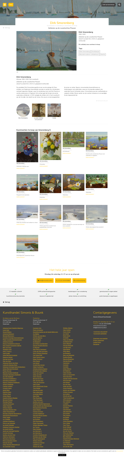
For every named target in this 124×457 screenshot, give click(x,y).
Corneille (65, 367)
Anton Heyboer (67, 388)
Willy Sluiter (37, 417)
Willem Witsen (37, 441)
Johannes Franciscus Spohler (11, 427)
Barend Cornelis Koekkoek (10, 373)
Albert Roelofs (7, 406)
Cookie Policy (97, 342)
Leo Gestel (36, 363)
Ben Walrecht (67, 437)
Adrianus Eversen (8, 342)
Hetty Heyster (37, 377)
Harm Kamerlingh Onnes (40, 386)
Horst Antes (66, 332)
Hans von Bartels (68, 340)
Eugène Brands (67, 357)
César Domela (67, 373)
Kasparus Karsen (7, 357)
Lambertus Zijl (37, 444)
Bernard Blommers (8, 336)
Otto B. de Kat (67, 396)
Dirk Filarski (36, 361)
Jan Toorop (36, 427)
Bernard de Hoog (38, 378)
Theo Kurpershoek (68, 398)
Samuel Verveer (7, 443)
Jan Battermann (67, 342)
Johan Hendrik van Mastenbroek (42, 406)
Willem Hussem (68, 392)
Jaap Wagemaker (68, 435)
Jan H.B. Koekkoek (8, 377)
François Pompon (38, 411)
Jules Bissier (66, 349)
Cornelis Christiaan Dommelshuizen (13, 338)
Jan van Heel (66, 384)
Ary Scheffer (6, 419)
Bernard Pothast (8, 400)
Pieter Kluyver (7, 371)
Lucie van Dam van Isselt (40, 351)
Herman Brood (67, 361)
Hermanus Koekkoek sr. (10, 378)
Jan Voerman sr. (37, 433)
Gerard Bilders (7, 332)
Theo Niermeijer (38, 400)
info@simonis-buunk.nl (99, 327)
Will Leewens (67, 400)
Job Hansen (66, 382)
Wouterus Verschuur (9, 439)
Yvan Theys (66, 425)
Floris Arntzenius (38, 330)
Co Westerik (66, 441)
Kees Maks (36, 396)
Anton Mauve (7, 396)
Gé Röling (66, 419)
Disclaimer (96, 344)
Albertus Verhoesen (9, 437)
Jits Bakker (36, 334)
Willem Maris (7, 394)
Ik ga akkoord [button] (62, 455)
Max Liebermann (38, 392)
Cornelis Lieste (7, 388)
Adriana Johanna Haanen (40, 369)
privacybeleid (119, 451)
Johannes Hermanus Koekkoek (12, 375)
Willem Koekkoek (8, 384)
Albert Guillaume (38, 367)
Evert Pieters (37, 410)
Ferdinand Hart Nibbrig (40, 371)
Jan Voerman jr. (37, 431)
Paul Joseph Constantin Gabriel (12, 345)
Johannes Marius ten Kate (10, 363)
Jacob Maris (6, 390)
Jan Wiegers (66, 442)
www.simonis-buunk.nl (99, 326)
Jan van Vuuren (67, 431)
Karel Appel (66, 336)
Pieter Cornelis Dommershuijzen (12, 340)
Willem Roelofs (7, 408)
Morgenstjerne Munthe (40, 408)
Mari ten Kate (7, 361)
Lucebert (65, 404)
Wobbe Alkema (67, 328)
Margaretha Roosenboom (10, 415)
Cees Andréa (67, 330)
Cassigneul (66, 363)
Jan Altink (66, 334)
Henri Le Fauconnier (69, 375)
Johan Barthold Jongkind (10, 355)
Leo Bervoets (67, 347)
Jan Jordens (66, 394)
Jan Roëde (66, 417)
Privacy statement (98, 340)
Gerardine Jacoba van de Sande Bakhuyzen (45, 332)
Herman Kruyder (38, 390)
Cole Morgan (67, 409)
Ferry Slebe (66, 423)
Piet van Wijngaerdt (39, 439)
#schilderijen (95, 51)
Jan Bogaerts (37, 342)
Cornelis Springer (8, 433)
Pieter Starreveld (38, 423)
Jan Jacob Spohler (8, 429)
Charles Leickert (7, 386)
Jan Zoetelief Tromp (9, 446)
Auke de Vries (67, 429)
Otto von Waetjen (68, 433)
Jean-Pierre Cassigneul (39, 349)
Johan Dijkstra (67, 369)
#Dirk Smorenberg (84, 51)
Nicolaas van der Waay (39, 437)
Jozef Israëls (6, 353)
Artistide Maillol (38, 394)
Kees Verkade (37, 429)
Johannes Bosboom (8, 334)
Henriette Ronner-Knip (9, 410)
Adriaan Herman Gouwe (70, 378)
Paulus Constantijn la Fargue (11, 344)
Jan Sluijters (36, 419)
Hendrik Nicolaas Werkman (71, 439)
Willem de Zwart (38, 446)
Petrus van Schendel (9, 423)
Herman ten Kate (8, 359)
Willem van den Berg (39, 336)
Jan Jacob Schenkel (8, 425)
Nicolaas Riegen (7, 402)
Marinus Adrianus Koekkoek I (11, 382)
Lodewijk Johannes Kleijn (10, 365)
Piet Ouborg (66, 415)
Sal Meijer (66, 408)
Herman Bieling (37, 338)
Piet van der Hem (38, 380)
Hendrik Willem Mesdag (10, 398)
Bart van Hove (7, 347)
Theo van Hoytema (38, 382)
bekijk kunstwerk (20, 168)
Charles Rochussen (8, 404)
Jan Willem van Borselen (40, 344)
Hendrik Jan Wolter (38, 443)
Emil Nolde (66, 413)
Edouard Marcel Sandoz (40, 415)
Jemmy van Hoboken (69, 390)
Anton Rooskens (68, 421)
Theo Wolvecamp (68, 444)
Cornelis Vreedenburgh (40, 435)
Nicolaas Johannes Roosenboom (12, 413)
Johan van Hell (37, 375)
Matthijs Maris (7, 392)
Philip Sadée (6, 417)
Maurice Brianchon (68, 359)
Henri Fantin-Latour (39, 357)
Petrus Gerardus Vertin (10, 441)
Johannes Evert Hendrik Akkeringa (13, 328)
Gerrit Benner (67, 343)
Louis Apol (6, 330)
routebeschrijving (79, 280)
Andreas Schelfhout (9, 421)
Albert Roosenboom (9, 411)
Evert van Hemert (38, 373)
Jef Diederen (66, 371)
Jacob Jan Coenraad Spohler (11, 431)
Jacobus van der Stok (9, 435)
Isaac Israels (36, 384)
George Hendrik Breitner (40, 345)
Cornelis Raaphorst (38, 413)
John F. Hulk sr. (7, 351)
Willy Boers (66, 351)
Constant (65, 365)
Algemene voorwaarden (100, 338)
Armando (66, 338)
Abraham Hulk (7, 349)
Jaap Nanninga (67, 411)
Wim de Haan (67, 380)
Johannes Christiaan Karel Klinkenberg (14, 367)
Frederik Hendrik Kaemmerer (41, 404)
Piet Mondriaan (37, 398)
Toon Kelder (36, 388)
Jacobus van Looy (38, 402)
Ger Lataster (67, 402)
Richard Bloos (37, 340)
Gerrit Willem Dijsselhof (40, 353)
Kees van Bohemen (68, 355)
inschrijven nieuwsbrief (100, 332)
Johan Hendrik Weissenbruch (11, 444)
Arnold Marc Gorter (39, 365)
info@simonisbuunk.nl (45, 280)
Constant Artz (37, 328)
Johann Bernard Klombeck (10, 369)
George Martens (68, 406)
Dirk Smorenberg (38, 421)
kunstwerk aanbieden (100, 334)
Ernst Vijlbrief (67, 427)
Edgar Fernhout (37, 359)
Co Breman (36, 347)
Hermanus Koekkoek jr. (9, 380)
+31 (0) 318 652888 (63, 280)
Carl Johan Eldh (37, 355)
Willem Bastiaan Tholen (40, 425)
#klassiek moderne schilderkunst (89, 54)
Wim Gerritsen (67, 376)
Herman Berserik (68, 345)
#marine (102, 54)
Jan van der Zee (67, 446)
